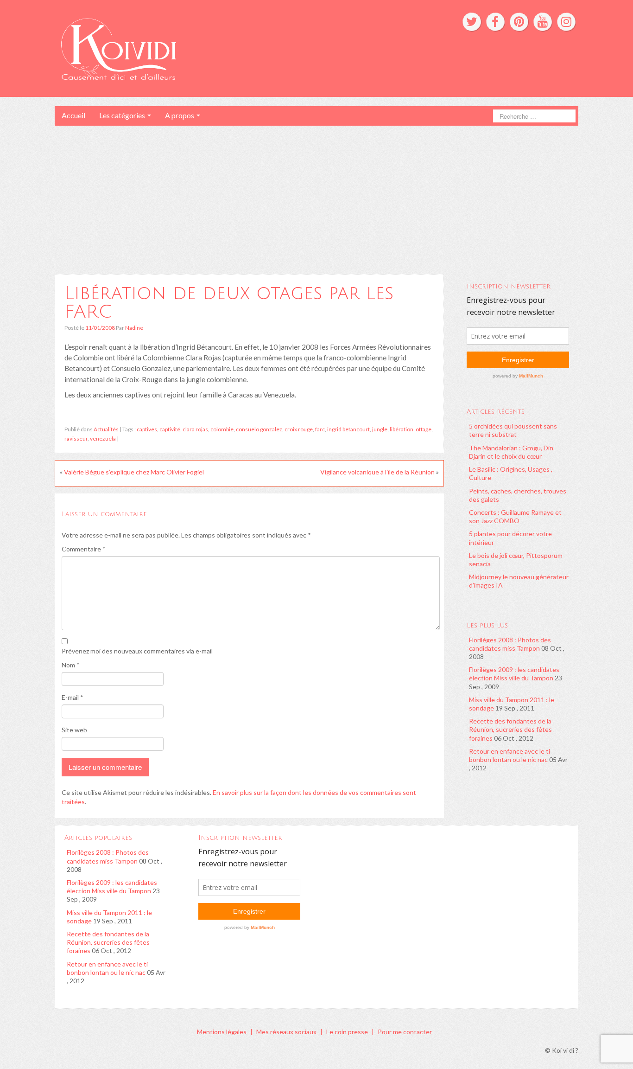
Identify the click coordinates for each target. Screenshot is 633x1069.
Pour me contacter (405, 1032)
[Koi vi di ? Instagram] (566, 22)
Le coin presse (347, 1032)
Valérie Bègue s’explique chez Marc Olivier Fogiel (134, 472)
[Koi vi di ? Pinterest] (519, 22)
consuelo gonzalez (259, 429)
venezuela (103, 438)
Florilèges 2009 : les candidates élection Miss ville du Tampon (514, 674)
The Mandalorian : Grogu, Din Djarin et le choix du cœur (511, 452)
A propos (180, 115)
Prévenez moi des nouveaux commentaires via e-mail (137, 651)
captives (147, 429)
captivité (169, 429)
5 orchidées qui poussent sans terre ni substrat (513, 430)
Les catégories (122, 115)
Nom (71, 665)
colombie (222, 429)
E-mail (72, 697)
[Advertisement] (316, 195)
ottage (423, 429)
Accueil (73, 115)
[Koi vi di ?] (204, 47)
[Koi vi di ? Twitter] (471, 22)
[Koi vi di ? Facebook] (495, 22)
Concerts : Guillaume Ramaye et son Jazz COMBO (515, 516)
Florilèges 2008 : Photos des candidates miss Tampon (510, 644)
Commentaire (84, 549)
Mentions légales (222, 1032)
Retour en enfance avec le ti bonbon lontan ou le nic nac (509, 755)
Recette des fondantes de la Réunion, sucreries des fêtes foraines (510, 729)
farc (320, 429)
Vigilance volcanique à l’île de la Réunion (377, 472)
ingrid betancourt (348, 429)
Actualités (106, 429)
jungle (379, 429)
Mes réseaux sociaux (286, 1032)
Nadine (134, 327)
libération (401, 429)
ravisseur (76, 438)
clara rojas (195, 429)
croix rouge (299, 429)
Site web (74, 730)
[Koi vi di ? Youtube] (542, 22)
